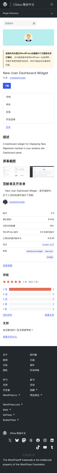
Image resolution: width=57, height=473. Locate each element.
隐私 (5, 370)
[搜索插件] (34, 23)
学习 (5, 379)
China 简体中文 (18, 433)
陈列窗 (33, 354)
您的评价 (7, 314)
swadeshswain (18, 77)
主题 (32, 359)
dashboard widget (35, 251)
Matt (7, 409)
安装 (8, 111)
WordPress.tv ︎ (11, 395)
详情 (8, 96)
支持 (8, 127)
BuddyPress (11, 419)
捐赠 (34, 390)
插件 (32, 365)
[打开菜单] (52, 4)
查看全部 (49, 314)
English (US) (48, 244)
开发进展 (10, 119)
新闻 (5, 359)
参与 (32, 379)
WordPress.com (13, 404)
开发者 (6, 390)
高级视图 (7, 265)
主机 (5, 365)
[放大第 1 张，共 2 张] (23, 169)
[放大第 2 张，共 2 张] (50, 169)
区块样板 (34, 370)
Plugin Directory (10, 13)
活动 (32, 384)
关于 (5, 354)
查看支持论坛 (10, 336)
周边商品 (36, 395)
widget (50, 257)
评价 (8, 104)
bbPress (9, 414)
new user (49, 251)
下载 (7, 85)
